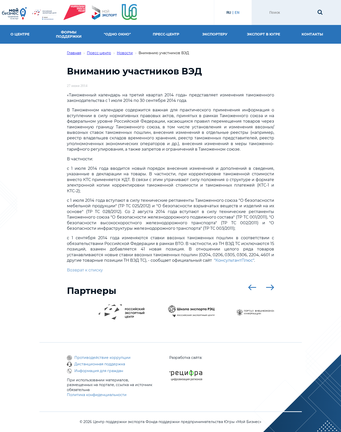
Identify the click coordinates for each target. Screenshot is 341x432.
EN (237, 12)
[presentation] (252, 287)
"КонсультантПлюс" (234, 260)
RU (228, 12)
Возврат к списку (85, 270)
